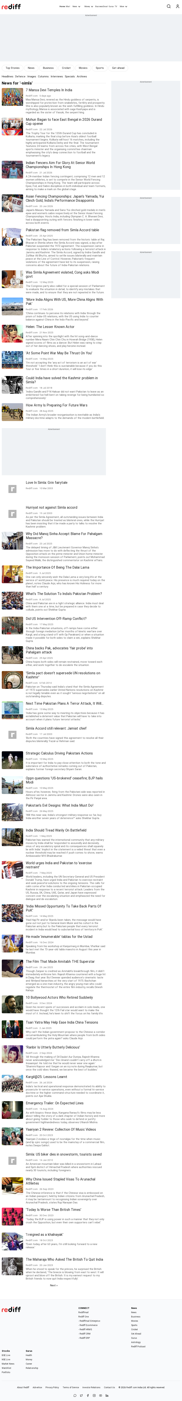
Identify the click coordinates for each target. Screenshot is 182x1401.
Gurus (111, 6)
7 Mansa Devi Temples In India (49, 90)
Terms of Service (71, 1387)
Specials (70, 76)
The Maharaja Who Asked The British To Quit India (64, 1259)
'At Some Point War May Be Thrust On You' (59, 353)
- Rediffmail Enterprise (89, 1321)
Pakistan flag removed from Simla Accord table (62, 230)
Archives (82, 76)
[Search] (168, 6)
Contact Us (109, 1387)
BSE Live (6, 1355)
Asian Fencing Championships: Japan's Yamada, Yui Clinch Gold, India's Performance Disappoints (65, 198)
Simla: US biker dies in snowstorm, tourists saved (64, 1154)
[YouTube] (100, 1395)
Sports (100, 68)
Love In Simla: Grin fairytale (46, 483)
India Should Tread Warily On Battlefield (56, 830)
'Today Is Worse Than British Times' (53, 1210)
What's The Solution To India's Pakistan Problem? (64, 594)
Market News (8, 1364)
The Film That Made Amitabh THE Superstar (60, 962)
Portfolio (6, 1372)
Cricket (66, 68)
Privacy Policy (52, 1387)
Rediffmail (83, 1312)
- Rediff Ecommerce (87, 1325)
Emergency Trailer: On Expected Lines (55, 1103)
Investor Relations (91, 1387)
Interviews (57, 76)
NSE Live (6, 1359)
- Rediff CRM (84, 1334)
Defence (20, 76)
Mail (68, 6)
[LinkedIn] (107, 1395)
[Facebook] (87, 1395)
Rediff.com (131, 1387)
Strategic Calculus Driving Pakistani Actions (59, 753)
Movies (83, 68)
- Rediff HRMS (85, 1329)
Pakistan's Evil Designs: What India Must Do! (59, 805)
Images (31, 76)
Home (62, 6)
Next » (54, 1285)
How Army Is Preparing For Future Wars (56, 405)
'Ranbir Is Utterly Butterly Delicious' (53, 1047)
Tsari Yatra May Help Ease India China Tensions (62, 1022)
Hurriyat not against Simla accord (51, 507)
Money (87, 6)
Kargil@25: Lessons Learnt (46, 1077)
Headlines (7, 76)
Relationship (32, 1368)
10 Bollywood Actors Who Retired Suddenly (59, 997)
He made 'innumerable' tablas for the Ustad (59, 937)
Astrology (136, 1342)
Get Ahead (136, 1334)
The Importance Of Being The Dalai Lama (57, 567)
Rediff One (83, 1316)
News (75, 6)
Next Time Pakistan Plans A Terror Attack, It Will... (64, 703)
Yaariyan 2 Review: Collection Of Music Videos (61, 1129)
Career (29, 1364)
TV (116, 6)
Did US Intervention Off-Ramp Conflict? (56, 619)
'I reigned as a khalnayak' (44, 1235)
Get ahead (118, 68)
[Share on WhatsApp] (75, 1395)
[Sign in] (177, 6)
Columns (43, 76)
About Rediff (23, 1387)
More (122, 6)
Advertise (37, 1387)
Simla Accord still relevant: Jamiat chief (56, 728)
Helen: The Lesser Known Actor (50, 327)
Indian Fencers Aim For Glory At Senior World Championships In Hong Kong (60, 165)
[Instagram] (94, 1395)
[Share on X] (81, 1395)
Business (48, 68)
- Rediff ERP (84, 1338)
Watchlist (6, 1368)
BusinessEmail (101, 6)
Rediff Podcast (138, 1346)
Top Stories (13, 68)
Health (29, 1355)
